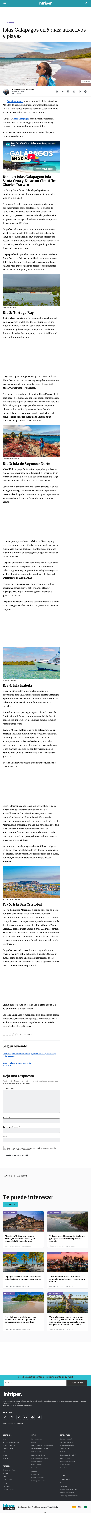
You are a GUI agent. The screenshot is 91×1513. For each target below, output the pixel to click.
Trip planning (9, 22)
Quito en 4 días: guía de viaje (43, 1053)
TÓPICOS (7, 1466)
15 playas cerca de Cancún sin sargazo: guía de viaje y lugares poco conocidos (23, 1277)
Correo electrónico (11, 1127)
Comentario (8, 1088)
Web (5, 1136)
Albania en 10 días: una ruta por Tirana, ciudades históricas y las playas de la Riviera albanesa (20, 1238)
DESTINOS (7, 1435)
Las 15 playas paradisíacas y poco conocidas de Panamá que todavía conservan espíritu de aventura (21, 1319)
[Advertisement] (31, 356)
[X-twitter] (18, 1417)
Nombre (7, 1117)
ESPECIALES (65, 1435)
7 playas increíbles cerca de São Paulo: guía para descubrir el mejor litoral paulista (67, 1238)
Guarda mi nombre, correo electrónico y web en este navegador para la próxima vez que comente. (29, 1149)
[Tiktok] (39, 1417)
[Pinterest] (32, 1417)
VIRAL (33, 1435)
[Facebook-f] (5, 1417)
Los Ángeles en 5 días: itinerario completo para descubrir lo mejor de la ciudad (67, 1279)
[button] (5, 3)
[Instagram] (12, 1417)
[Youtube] (25, 1417)
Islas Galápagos (15, 101)
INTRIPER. (20, 1424)
